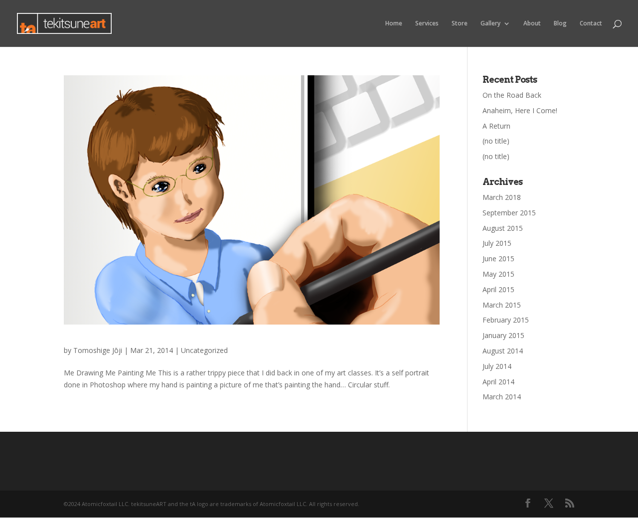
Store (460, 23)
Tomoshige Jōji (97, 350)
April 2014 (498, 381)
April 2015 (498, 289)
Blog (560, 23)
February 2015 (505, 320)
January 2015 (503, 335)
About (532, 23)
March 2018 (501, 197)
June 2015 (498, 258)
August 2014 (502, 350)
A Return (496, 126)
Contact (591, 23)
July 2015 (496, 243)
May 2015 (498, 274)
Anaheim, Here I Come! (519, 110)
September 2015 (509, 212)
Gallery (490, 23)
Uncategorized (204, 350)
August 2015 (502, 228)
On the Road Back (511, 95)
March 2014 (501, 396)
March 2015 (501, 305)
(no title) (495, 141)
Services (427, 23)
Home (393, 23)
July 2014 (496, 366)
